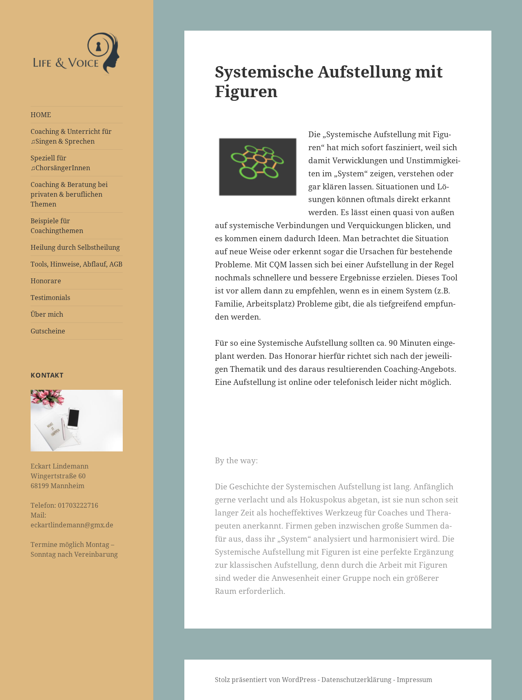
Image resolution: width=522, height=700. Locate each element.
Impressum (414, 679)
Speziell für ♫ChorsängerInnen (60, 162)
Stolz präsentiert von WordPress (266, 679)
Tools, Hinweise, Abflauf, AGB (76, 264)
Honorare (46, 280)
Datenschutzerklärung (357, 679)
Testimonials (50, 297)
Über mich (47, 314)
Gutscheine (48, 331)
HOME (41, 114)
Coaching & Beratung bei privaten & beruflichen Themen (69, 194)
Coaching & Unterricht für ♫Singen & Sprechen (71, 136)
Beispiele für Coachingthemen (57, 225)
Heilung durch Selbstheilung (75, 247)
